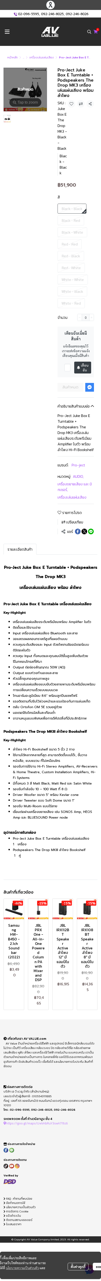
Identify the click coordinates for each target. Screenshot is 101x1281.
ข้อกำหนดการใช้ (15, 1203)
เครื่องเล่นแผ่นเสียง (41, 57)
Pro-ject (78, 465)
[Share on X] (84, 531)
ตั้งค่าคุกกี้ (78, 1266)
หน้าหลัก (12, 57)
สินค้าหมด (70, 387)
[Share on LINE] (91, 531)
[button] (89, 31)
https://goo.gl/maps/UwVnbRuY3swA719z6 (37, 1123)
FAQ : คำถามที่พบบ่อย (19, 1199)
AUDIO (78, 476)
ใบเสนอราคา (13, 1224)
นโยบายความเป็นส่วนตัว (22, 1268)
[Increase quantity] (91, 317)
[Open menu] (7, 31)
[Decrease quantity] (80, 317)
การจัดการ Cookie (16, 1211)
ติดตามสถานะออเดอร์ (18, 1220)
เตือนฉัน (84, 367)
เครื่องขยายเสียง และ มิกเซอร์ (75, 486)
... (23, 57)
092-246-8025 (52, 14)
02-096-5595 (28, 14)
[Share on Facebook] (78, 531)
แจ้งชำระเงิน (13, 1216)
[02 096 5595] (15, 14)
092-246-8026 (77, 14)
